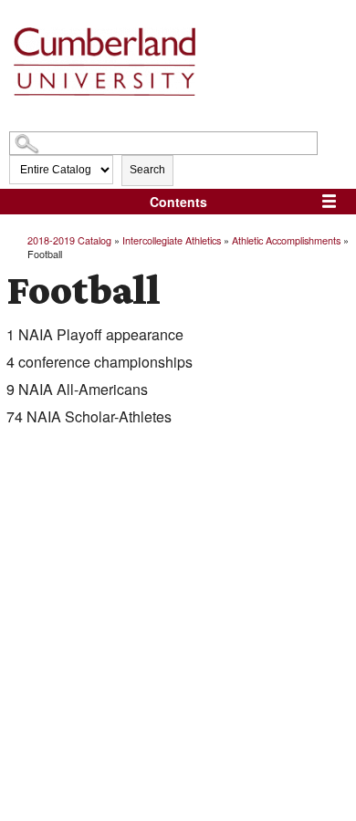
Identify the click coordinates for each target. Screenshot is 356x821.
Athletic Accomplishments (286, 240)
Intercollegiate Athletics (171, 240)
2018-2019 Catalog (69, 240)
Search (147, 169)
